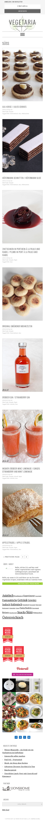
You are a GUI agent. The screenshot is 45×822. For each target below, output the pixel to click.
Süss (20, 113)
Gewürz (32, 600)
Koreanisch (32, 605)
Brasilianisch (18, 596)
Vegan (15, 260)
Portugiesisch (35, 608)
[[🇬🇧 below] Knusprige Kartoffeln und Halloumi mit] (36, 712)
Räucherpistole (10, 770)
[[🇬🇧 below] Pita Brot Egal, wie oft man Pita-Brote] (22, 685)
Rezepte (11, 111)
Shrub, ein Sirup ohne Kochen (16, 763)
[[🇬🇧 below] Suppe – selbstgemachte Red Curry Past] (9, 725)
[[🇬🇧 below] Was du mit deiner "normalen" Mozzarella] (9, 712)
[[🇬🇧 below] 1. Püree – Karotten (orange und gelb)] (22, 725)
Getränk (12, 404)
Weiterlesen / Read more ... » (30, 583)
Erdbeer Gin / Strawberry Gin (16, 397)
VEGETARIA (22, 21)
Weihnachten (25, 113)
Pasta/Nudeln (26, 608)
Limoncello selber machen (14, 756)
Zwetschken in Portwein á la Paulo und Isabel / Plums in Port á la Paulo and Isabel (21, 252)
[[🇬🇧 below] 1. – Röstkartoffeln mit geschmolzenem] (36, 698)
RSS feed (5, 810)
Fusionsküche (9, 600)
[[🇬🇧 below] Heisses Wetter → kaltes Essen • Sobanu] (9, 698)
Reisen (5, 612)
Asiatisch (8, 595)
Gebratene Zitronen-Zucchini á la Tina (19, 766)
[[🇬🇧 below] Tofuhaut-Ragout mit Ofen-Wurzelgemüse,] (36, 725)
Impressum (35, 819)
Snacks (21, 612)
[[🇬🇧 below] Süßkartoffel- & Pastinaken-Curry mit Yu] (22, 712)
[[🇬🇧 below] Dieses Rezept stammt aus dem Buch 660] (22, 698)
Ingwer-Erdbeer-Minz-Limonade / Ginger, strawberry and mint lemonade (21, 470)
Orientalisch (12, 608)
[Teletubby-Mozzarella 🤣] (9, 685)
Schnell (16, 476)
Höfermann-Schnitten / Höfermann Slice (21, 178)
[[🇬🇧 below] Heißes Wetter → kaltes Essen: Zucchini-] (36, 685)
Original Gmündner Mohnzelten (17, 326)
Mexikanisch (5, 608)
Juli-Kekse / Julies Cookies (14, 106)
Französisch (38, 596)
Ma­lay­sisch (38, 605)
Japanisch (26, 605)
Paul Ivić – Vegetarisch (13, 759)
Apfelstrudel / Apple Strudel (16, 542)
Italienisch (16, 604)
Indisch (6, 604)
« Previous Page (11, 557)
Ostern (17, 608)
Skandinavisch (13, 613)
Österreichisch (14, 113)
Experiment (29, 595)
